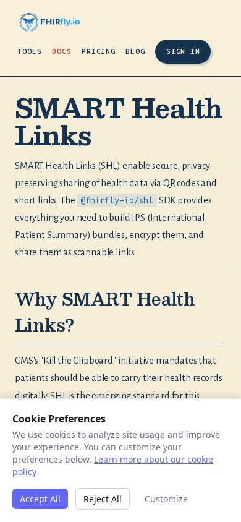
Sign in (183, 51)
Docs (62, 51)
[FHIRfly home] (49, 22)
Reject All (102, 499)
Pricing (99, 51)
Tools (29, 51)
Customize (166, 499)
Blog (135, 51)
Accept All (40, 499)
